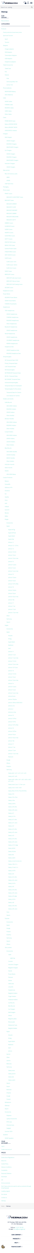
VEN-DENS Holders (12, 406)
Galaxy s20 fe (11, 803)
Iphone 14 (11, 561)
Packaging (5, 187)
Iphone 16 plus (12, 590)
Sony (8, 912)
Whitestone (8, 1102)
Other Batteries (9, 94)
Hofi (6, 503)
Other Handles (10, 415)
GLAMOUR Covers (9, 226)
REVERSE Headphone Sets (14, 353)
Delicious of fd (8, 487)
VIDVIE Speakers (9, 1138)
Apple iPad (11, 539)
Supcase (7, 918)
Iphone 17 (11, 603)
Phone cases (6, 190)
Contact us (4, 1197)
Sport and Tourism (8, 35)
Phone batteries (7, 88)
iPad (8, 78)
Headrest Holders (13, 999)
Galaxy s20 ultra (12, 807)
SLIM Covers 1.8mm (12, 265)
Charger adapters (9, 49)
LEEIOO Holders (11, 441)
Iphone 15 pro (12, 580)
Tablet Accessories (8, 65)
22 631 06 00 (19, 1227)
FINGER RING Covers (10, 251)
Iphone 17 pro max (13, 612)
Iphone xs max (12, 712)
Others (8, 763)
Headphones (6, 307)
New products (5, 20)
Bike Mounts (8, 448)
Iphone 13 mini (12, 552)
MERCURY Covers (9, 274)
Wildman (7, 1105)
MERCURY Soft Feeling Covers (14, 284)
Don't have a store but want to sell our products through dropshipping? (16, 1187)
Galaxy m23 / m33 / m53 (14, 787)
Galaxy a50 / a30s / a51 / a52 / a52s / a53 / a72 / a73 (19, 780)
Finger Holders (12, 996)
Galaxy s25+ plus (12, 893)
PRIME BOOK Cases (10, 121)
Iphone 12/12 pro (13, 667)
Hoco (6, 500)
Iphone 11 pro (12, 654)
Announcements (5, 1183)
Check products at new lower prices (12, 32)
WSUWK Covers (9, 287)
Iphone (10, 1051)
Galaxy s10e (11, 800)
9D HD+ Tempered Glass (11, 376)
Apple (8, 526)
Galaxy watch (11, 858)
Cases (4, 117)
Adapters (5, 45)
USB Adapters (8, 58)
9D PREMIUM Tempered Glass (13, 373)
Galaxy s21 (11, 813)
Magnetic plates (12, 1018)
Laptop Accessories (12, 1118)
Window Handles (9, 418)
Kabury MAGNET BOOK (11, 127)
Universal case (10, 1125)
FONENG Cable (9, 104)
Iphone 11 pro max (13, 658)
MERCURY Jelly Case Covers (14, 278)
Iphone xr (10, 709)
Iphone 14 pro (12, 568)
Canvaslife (7, 484)
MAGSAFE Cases (9, 200)
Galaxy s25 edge (12, 896)
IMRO (8, 177)
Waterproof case (12, 1025)
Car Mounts (11, 1003)
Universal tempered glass (11, 382)
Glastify (7, 497)
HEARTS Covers (9, 232)
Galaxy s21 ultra (12, 819)
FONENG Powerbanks (11, 304)
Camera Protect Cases (10, 248)
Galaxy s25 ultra (12, 889)
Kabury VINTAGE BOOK (11, 124)
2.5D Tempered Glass (10, 366)
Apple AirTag (11, 529)
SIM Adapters (8, 52)
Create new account (6, 1149)
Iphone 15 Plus (12, 718)
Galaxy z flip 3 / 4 (12, 864)
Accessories (10, 523)
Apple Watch (11, 536)
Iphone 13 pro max (13, 558)
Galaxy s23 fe (11, 870)
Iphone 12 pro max (13, 664)
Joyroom (7, 510)
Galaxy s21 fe (11, 816)
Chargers (5, 133)
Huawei (9, 931)
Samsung (9, 619)
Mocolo (7, 513)
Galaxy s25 (11, 886)
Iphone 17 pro (12, 609)
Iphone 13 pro (12, 555)
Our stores (4, 1194)
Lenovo (8, 1060)
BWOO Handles (11, 458)
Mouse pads (11, 1022)
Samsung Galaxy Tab (12, 81)
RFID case (9, 1122)
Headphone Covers (8, 290)
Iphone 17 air (11, 606)
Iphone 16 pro (12, 593)
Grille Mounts (8, 402)
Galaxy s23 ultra (12, 838)
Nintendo (9, 1089)
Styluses (10, 977)
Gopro (8, 1086)
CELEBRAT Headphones (13, 340)
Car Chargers (8, 150)
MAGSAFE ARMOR (12, 204)
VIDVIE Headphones (12, 314)
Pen (6, 71)
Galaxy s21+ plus (12, 822)
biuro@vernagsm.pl (19, 1229)
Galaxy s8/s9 (11, 848)
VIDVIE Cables (8, 101)
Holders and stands (8, 399)
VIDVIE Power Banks (10, 300)
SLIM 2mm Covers (11, 268)
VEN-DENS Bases (11, 474)
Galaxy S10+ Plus (12, 797)
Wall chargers (8, 137)
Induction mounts (9, 464)
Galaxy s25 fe (11, 899)
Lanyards (10, 987)
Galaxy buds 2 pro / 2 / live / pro (16, 784)
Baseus (7, 481)
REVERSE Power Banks (11, 297)
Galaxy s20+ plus (12, 810)
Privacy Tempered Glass (11, 363)
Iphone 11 (11, 651)
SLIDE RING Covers (10, 236)
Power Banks (6, 294)
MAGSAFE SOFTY (11, 220)
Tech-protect (8, 947)
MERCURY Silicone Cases (13, 281)
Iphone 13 (11, 549)
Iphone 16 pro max (13, 596)
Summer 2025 (8, 1131)
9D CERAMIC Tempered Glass (12, 379)
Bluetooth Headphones (11, 327)
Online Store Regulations (7, 1157)
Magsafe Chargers (13, 967)
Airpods (10, 635)
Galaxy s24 (11, 874)
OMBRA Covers (9, 223)
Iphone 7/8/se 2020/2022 (15, 702)
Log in (2, 1146)
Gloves (10, 980)
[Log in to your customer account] (28, 3)
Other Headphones (12, 323)
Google (8, 760)
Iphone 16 (11, 587)
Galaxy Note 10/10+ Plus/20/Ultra (17, 791)
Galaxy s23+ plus (12, 842)
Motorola (9, 1063)
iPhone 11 (11, 542)
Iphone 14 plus (12, 564)
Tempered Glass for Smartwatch (13, 385)
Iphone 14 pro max (13, 571)
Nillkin (6, 516)
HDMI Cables (8, 111)
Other (8, 615)
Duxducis (7, 490)
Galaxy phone (11, 1073)
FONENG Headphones (12, 317)
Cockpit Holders (9, 432)
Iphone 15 (11, 574)
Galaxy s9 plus (12, 851)
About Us (3, 1160)
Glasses (7, 75)
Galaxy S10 (11, 794)
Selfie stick (11, 983)
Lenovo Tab (10, 85)
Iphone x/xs (11, 706)
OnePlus (9, 934)
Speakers (5, 1134)
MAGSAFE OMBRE (11, 213)
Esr (6, 494)
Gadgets (9, 1128)
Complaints (4, 1170)
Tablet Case (8, 68)
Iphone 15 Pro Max (13, 584)
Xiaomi (8, 622)
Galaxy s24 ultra (12, 877)
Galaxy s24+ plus (12, 880)
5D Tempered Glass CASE (11, 360)
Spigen (6, 625)
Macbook (10, 757)
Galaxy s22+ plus (12, 832)
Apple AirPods (12, 533)
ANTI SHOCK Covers (10, 255)
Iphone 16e (11, 600)
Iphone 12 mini (12, 661)
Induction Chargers (10, 163)
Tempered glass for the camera (13, 389)
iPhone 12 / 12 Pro (13, 545)
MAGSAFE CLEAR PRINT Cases (15, 197)
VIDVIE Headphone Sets (13, 350)
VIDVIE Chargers (11, 141)
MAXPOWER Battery (10, 91)
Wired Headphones (10, 333)
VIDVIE (8, 180)
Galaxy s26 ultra (12, 905)
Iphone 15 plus (12, 577)
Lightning (12, 958)
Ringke (6, 519)
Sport (6, 39)
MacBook (10, 645)
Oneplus (9, 766)
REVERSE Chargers (12, 144)
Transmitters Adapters (11, 55)
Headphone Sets (9, 346)
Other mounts (8, 467)
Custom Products (7, 477)
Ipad (9, 648)
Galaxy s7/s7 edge (13, 845)
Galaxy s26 (11, 902)
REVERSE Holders (11, 409)
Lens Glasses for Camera (13, 395)
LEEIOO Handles (11, 455)
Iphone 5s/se (11, 696)
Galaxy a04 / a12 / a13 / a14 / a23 (17, 773)
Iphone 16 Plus (12, 731)
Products (3, 29)
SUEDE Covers (8, 229)
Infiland (7, 506)
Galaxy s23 (11, 835)
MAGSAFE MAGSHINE (12, 216)
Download (4, 1176)
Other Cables (8, 114)
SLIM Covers (8, 258)
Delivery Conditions (6, 1167)
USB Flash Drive (9, 183)
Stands (7, 471)
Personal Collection (6, 1173)
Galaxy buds (11, 1070)
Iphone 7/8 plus (12, 699)
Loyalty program (5, 1191)
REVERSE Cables (9, 108)
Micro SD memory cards (11, 174)
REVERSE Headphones (13, 320)
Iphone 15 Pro (12, 721)
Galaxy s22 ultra (12, 829)
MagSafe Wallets (12, 1028)
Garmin (8, 1054)
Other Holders (10, 445)
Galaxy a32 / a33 (12, 776)
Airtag (9, 639)
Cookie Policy (4, 1164)
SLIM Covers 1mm (11, 261)
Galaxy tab (11, 854)
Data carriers (6, 170)
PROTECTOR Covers (10, 242)
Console (10, 961)
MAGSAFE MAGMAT (12, 210)
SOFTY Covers (8, 239)
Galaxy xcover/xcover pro (15, 861)
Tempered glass (7, 356)
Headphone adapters (10, 62)
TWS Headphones (9, 310)
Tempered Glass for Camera (14, 392)
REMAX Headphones (12, 343)
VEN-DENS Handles (12, 451)
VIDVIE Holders (11, 412)
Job (2, 1180)
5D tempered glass (10, 370)
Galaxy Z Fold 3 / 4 (13, 867)
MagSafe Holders (12, 993)
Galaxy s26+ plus (12, 909)
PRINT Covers (8, 193)
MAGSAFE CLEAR (11, 207)
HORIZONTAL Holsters (11, 130)
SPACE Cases (8, 271)
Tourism (7, 42)
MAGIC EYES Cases (10, 245)
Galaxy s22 (11, 826)
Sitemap (3, 1200)
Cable (4, 98)
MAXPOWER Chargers (12, 147)
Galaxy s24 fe (11, 883)
